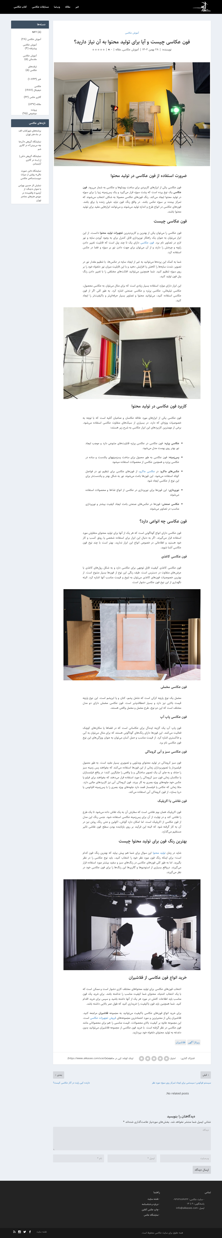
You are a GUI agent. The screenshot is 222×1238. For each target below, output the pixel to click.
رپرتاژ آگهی (194, 1042)
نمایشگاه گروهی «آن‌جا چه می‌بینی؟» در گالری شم (30, 145)
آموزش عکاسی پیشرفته (30, 46)
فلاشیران (180, 1042)
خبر (77, 7)
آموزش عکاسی (130, 49)
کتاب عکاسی (20, 7)
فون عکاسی (147, 242)
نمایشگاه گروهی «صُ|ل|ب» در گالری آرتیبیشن (30, 160)
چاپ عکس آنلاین (150, 1210)
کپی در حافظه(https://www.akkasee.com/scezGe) (95, 1058)
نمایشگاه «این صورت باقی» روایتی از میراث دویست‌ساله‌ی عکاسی (30, 174)
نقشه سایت (153, 1199)
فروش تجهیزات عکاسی (103, 1018)
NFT (34, 32)
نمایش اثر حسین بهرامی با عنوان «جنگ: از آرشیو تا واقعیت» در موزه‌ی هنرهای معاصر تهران (29, 193)
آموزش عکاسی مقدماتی (30, 57)
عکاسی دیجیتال (37, 88)
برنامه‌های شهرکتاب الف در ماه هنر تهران (30, 132)
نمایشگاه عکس (151, 1215)
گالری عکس (35, 97)
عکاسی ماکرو (147, 471)
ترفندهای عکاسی (32, 68)
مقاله (67, 7)
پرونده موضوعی (32, 111)
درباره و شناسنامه (150, 1204)
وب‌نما (57, 7)
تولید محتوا (159, 853)
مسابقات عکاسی (40, 7)
